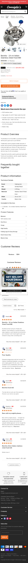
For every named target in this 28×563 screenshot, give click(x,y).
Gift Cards (23, 555)
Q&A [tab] (17, 254)
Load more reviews (14, 465)
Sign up (4, 537)
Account (3, 553)
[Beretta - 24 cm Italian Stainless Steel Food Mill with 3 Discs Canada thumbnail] (8, 49)
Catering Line (7, 69)
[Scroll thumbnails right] (26, 50)
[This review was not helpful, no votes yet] (24, 342)
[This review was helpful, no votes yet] (21, 342)
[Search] (25, 11)
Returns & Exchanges (6, 555)
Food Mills (7, 17)
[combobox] (12, 11)
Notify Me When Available (10, 86)
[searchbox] (8, 305)
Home (2, 17)
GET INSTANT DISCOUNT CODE (14, 290)
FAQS (2, 557)
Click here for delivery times (9, 98)
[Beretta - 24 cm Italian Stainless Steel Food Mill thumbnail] (3, 49)
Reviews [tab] (11, 254)
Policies (24, 559)
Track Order (16, 555)
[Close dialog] (27, 269)
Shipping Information (12, 553)
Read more (18, 368)
